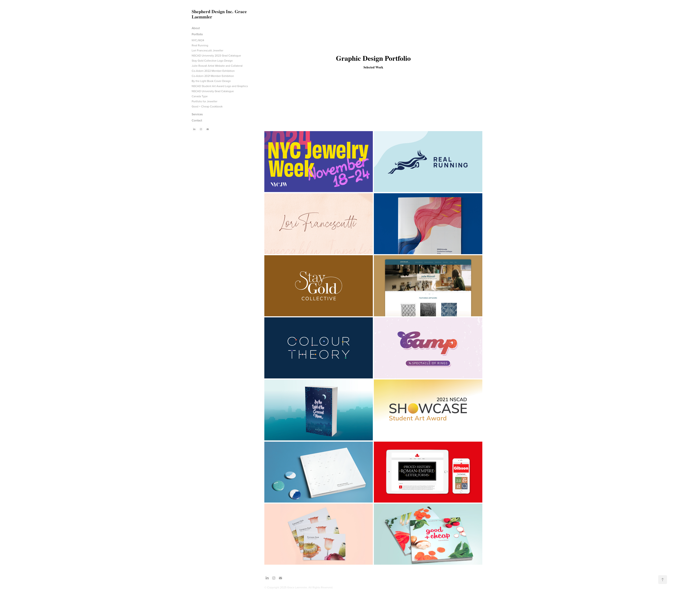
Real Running (200, 45)
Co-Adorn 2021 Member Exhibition (213, 76)
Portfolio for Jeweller (204, 101)
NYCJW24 (198, 40)
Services (197, 114)
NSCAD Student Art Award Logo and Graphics (220, 86)
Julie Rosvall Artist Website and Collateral (217, 66)
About (196, 28)
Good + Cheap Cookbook (207, 106)
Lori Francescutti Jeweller (207, 50)
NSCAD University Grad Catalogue (213, 91)
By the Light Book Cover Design (211, 81)
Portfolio (197, 34)
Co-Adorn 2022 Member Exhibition (213, 71)
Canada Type (200, 96)
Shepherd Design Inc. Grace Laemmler (220, 14)
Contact (197, 120)
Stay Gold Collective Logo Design (212, 60)
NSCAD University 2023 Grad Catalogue (216, 55)
